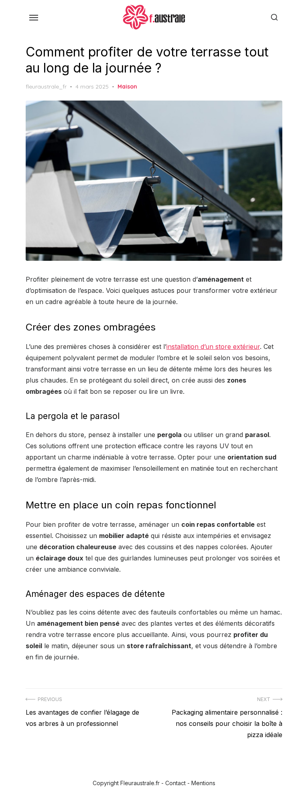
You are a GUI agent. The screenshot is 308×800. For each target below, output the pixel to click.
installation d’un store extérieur (213, 347)
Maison (127, 86)
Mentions (203, 783)
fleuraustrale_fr (46, 86)
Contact (175, 783)
